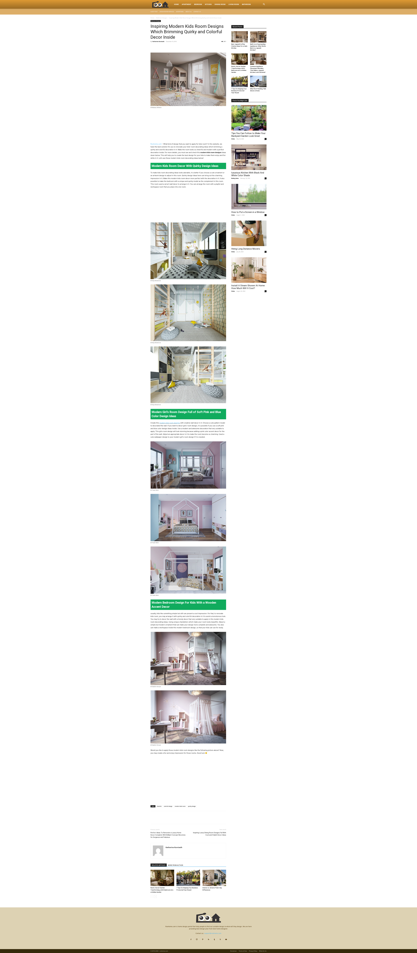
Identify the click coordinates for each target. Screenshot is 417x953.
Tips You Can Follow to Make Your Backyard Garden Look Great (248, 134)
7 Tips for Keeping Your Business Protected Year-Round (239, 91)
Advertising (180, 11)
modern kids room (180, 806)
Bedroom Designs (161, 18)
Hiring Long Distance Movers (245, 249)
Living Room (233, 4)
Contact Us (197, 11)
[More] (172, 46)
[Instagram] (197, 939)
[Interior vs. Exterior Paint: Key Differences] (214, 878)
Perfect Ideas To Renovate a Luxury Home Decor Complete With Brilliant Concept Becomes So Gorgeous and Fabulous (168, 835)
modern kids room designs (169, 423)
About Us (188, 11)
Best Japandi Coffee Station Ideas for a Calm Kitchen (239, 46)
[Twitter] (158, 46)
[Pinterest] (163, 46)
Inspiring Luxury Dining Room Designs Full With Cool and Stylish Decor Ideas (209, 834)
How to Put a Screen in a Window (248, 212)
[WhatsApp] (167, 46)
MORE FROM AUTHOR (175, 865)
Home (176, 4)
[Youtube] (226, 939)
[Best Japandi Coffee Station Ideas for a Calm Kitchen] (239, 36)
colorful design (168, 806)
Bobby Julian (235, 178)
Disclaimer (233, 951)
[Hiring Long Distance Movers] (248, 233)
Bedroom (198, 4)
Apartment (186, 4)
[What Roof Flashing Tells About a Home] (258, 81)
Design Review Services (167, 11)
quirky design (192, 806)
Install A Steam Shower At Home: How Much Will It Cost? (248, 287)
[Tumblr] (214, 939)
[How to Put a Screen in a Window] (248, 196)
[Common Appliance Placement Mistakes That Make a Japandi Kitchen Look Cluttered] (258, 59)
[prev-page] (152, 896)
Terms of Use (243, 951)
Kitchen (208, 4)
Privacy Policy (253, 951)
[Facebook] (153, 46)
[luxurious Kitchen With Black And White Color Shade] (248, 157)
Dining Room (220, 4)
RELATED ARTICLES (158, 865)
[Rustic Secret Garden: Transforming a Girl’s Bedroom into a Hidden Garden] (162, 878)
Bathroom (246, 4)
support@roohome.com (212, 933)
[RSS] (208, 939)
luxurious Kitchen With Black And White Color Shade (247, 174)
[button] (263, 4)
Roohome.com (156, 144)
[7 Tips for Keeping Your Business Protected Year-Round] (188, 878)
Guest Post (154, 11)
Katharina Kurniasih (158, 41)
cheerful (159, 806)
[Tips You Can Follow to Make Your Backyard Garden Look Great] (248, 118)
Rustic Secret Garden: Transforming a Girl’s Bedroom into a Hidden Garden (162, 890)
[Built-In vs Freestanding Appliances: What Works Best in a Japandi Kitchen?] (258, 36)
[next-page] (155, 896)
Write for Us (262, 951)
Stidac (233, 139)
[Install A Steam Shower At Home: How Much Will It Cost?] (248, 270)
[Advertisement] (188, 126)
